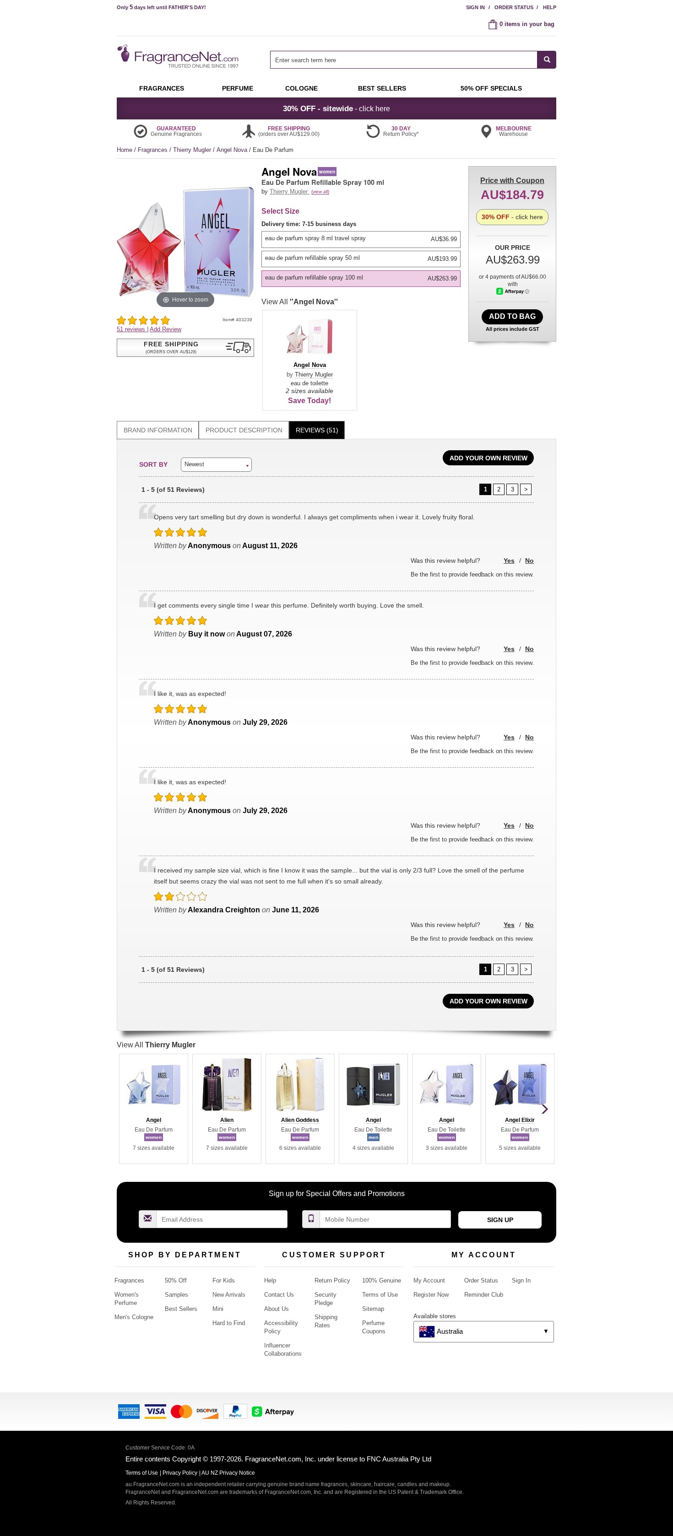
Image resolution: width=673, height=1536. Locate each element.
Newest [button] (194, 464)
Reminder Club (483, 1294)
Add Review (165, 329)
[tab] (158, 430)
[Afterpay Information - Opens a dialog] (512, 291)
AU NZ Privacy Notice (228, 1473)
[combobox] (413, 60)
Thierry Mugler (193, 149)
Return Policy (332, 1280)
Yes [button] (509, 560)
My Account (429, 1280)
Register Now (431, 1294)
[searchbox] (403, 60)
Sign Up (500, 1219)
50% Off (176, 1280)
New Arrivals (228, 1294)
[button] (185, 348)
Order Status (513, 7)
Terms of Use (380, 1294)
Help (549, 7)
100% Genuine (381, 1280)
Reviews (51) (317, 430)
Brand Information (158, 430)
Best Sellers (181, 1308)
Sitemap (373, 1308)
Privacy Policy (180, 1473)
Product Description (244, 430)
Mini (217, 1308)
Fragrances (153, 149)
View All (299, 302)
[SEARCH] (546, 60)
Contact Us (279, 1294)
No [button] (529, 560)
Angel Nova (233, 149)
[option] (361, 239)
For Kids (223, 1280)
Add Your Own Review (488, 458)
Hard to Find (228, 1323)
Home (124, 149)
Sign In (475, 7)
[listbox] (362, 253)
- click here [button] (336, 108)
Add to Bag (512, 316)
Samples (176, 1294)
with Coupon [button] (512, 180)
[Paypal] (235, 1411)
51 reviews (132, 329)
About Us (276, 1308)
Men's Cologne (133, 1317)
